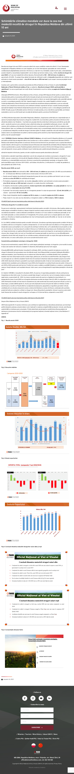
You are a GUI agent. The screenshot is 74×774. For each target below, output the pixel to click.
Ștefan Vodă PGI (30, 739)
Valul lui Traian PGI (44, 739)
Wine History (37, 734)
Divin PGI (56, 739)
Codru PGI (19, 739)
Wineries (21, 734)
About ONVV (47, 734)
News (55, 734)
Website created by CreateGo (37, 767)
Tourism (28, 734)
